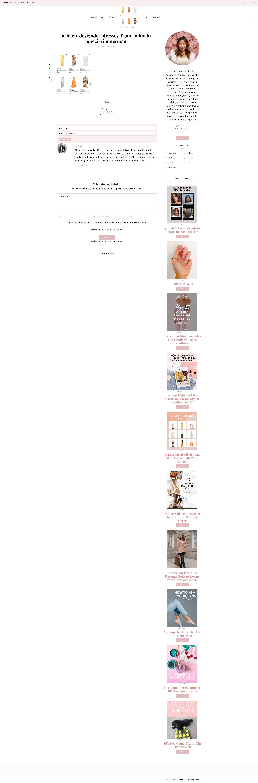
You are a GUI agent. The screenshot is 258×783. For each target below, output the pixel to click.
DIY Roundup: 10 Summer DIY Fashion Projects (182, 689)
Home (182, 510)
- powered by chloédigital (194, 779)
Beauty (145, 16)
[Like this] (50, 81)
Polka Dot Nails (182, 284)
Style (112, 16)
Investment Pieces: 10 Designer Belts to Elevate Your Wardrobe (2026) (182, 576)
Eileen (78, 145)
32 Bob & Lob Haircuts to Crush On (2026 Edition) (182, 230)
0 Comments (112, 46)
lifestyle (156, 16)
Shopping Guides (98, 16)
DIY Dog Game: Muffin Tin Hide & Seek (182, 745)
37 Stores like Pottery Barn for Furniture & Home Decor (182, 517)
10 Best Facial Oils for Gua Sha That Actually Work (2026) (182, 457)
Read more (182, 236)
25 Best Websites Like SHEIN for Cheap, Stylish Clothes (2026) (182, 398)
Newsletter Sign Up (28, 2)
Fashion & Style (182, 332)
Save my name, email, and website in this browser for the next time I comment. (108, 222)
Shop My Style (15, 2)
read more (182, 138)
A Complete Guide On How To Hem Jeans (182, 634)
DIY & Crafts (182, 628)
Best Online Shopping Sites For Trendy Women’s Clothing (182, 339)
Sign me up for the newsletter (107, 229)
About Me (6, 2)
